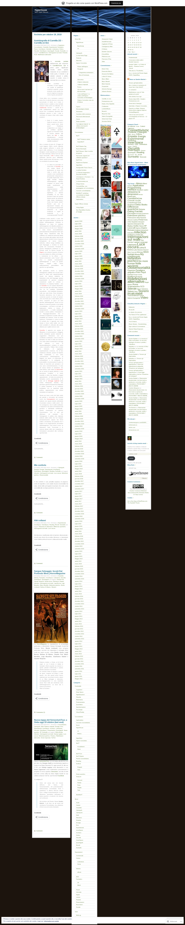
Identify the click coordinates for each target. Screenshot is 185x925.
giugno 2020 (78, 406)
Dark (139, 203)
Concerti (79, 780)
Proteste (65, 52)
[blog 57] (117, 164)
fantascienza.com (134, 430)
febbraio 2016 (79, 536)
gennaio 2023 (79, 328)
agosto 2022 (78, 341)
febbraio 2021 (79, 386)
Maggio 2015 (79, 558)
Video (144, 297)
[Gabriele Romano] (117, 318)
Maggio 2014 (79, 588)
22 (128, 47)
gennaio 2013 (79, 628)
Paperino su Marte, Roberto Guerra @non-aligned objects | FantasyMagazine (138, 110)
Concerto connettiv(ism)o (83, 190)
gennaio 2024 (79, 298)
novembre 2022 (79, 333)
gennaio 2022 (79, 358)
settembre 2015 (79, 548)
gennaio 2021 (79, 388)
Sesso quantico (80, 121)
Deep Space (79, 692)
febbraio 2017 (79, 506)
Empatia (36, 469)
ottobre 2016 (78, 516)
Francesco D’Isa (106, 59)
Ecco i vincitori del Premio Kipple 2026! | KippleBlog (138, 74)
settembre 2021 (79, 368)
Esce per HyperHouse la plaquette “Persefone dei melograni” (136, 366)
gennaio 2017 (79, 508)
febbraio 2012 (79, 656)
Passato (78, 899)
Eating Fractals (135, 211)
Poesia (130, 274)
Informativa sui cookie (51, 921)
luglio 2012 (78, 643)
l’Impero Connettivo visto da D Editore (85, 101)
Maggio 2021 (79, 378)
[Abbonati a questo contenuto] (128, 79)
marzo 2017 (78, 503)
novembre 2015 (79, 543)
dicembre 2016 (79, 511)
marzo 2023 (78, 323)
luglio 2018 (78, 463)
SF (40, 732)
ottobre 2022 (78, 336)
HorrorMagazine (42, 644)
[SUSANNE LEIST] (117, 373)
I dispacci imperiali (82, 84)
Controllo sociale (134, 201)
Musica (79, 733)
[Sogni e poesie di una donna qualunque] (106, 140)
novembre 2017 (79, 483)
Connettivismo (38, 47)
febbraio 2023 (79, 326)
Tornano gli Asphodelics (135, 83)
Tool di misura (133, 321)
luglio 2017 (78, 493)
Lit (78, 48)
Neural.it (104, 111)
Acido (77, 802)
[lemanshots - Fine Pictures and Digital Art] (117, 395)
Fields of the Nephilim (108, 104)
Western (53, 587)
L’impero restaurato (82, 82)
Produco (53, 736)
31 (132, 49)
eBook (79, 872)
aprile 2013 (78, 621)
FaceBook (61, 775)
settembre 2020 (79, 398)
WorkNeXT (79, 794)
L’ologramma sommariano (86, 72)
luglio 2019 (78, 433)
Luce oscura (57, 473)
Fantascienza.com (107, 101)
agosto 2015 (78, 551)
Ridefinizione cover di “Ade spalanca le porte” (136, 93)
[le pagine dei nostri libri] (106, 149)
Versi (78, 769)
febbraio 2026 (79, 236)
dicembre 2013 (79, 601)
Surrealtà (62, 51)
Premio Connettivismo (82, 758)
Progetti (79, 767)
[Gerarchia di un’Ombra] (117, 329)
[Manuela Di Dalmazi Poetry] (117, 197)
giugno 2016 (78, 526)
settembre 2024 (79, 278)
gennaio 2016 (79, 538)
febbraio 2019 (79, 446)
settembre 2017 (79, 488)
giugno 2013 (78, 616)
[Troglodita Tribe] (117, 208)
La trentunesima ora (82, 181)
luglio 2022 (78, 343)
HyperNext (79, 165)
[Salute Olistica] (117, 252)
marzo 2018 (78, 473)
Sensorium (54, 771)
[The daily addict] (117, 362)
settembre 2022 (79, 338)
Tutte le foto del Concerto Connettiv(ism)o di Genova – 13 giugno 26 (138, 116)
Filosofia (78, 697)
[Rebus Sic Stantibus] (106, 346)
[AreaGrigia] (117, 153)
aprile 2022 (78, 351)
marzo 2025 (78, 263)
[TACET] (117, 131)
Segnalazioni (78, 852)
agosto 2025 (78, 251)
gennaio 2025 (79, 268)
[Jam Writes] (106, 171)
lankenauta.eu (133, 425)
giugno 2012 (78, 646)
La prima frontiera (81, 170)
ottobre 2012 (78, 636)
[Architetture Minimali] (117, 285)
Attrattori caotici (142, 190)
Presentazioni (51, 730)
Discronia (78, 60)
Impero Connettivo (81, 63)
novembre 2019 (79, 423)
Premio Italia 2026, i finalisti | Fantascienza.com (137, 100)
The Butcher (132, 407)
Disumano (79, 817)
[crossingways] (106, 225)
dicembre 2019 (79, 421)
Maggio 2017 (79, 498)
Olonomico (80, 79)
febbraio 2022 (79, 356)
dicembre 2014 (79, 571)
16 (130, 45)
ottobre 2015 (78, 546)
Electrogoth (131, 213)
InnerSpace (42, 49)
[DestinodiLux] (106, 182)
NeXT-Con (79, 160)
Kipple (78, 894)
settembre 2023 (79, 308)
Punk (35, 54)
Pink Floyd (141, 272)
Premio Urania (137, 274)
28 (140, 47)
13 (138, 42)
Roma (135, 284)
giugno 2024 (78, 286)
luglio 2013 (78, 613)
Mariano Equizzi (143, 250)
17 (132, 45)
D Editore (104, 49)
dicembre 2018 (79, 451)
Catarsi (78, 805)
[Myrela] (106, 291)
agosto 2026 (78, 221)
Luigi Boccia (57, 583)
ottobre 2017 (78, 486)
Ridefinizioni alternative (44, 54)
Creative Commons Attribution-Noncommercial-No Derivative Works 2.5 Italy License (138, 492)
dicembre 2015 (79, 541)
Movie (137, 254)
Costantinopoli (132, 202)
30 (130, 49)
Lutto (135, 250)
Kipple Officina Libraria (81, 204)
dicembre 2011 (79, 661)
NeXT (77, 135)
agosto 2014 (78, 581)
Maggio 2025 (79, 258)
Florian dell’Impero (82, 66)
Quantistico (79, 704)
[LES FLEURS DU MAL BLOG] (117, 307)
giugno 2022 (78, 346)
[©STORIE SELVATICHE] (106, 258)
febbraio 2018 (79, 476)
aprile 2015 (78, 561)
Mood (76, 799)
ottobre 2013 (78, 606)
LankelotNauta (106, 108)
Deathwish (131, 205)
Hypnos (138, 228)
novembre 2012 (79, 633)
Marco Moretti (106, 81)
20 (138, 45)
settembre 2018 (79, 458)
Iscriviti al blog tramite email (136, 443)
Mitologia (140, 252)
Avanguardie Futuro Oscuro (84, 167)
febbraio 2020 (79, 416)
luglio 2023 (78, 313)
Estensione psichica (136, 215)
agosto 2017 (78, 491)
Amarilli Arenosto (106, 41)
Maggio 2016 (79, 528)
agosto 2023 (78, 311)
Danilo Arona (48, 581)
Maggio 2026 (79, 228)
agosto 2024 (78, 281)
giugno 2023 (78, 316)
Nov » (133, 52)
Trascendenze (133, 295)
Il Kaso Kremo (80, 184)
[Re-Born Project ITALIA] (106, 247)
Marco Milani (105, 79)
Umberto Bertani (106, 91)
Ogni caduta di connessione (137, 326)
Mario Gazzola (106, 84)
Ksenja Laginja (58, 734)
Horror (141, 226)
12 (136, 42)
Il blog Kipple (80, 207)
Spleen (130, 291)
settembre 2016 (79, 518)
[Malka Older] (106, 357)
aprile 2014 (78, 591)
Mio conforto (40, 465)
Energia (42, 469)
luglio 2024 (78, 283)
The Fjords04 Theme (133, 503)
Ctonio (78, 119)
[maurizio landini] (106, 193)
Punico (79, 87)
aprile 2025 (78, 261)
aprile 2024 (78, 291)
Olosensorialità (44, 475)
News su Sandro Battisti (138, 79)
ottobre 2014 (78, 576)
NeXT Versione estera (83, 139)
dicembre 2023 (79, 301)
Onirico (61, 49)
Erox (61, 726)
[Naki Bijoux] (117, 230)
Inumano (52, 728)
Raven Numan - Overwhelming (137, 324)
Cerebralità (78, 686)
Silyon (139, 289)
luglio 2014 (78, 583)
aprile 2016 (78, 531)
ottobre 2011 (78, 666)
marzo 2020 (78, 413)
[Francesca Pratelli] (117, 219)
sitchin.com (132, 427)
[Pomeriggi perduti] (106, 280)
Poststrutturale (133, 57)
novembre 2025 (79, 243)
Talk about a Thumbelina (136, 70)
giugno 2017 (78, 496)
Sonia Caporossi (45, 737)
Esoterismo (145, 213)
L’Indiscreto (105, 106)
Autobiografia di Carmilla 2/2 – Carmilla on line (48, 42)
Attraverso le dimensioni (46, 526)
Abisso (139, 183)
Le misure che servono (135, 312)
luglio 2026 (78, 223)
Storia (79, 864)
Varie (76, 911)
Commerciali (79, 855)
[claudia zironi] (106, 215)
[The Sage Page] (106, 313)
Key (142, 240)
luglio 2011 (78, 673)
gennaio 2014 (79, 598)
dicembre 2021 (79, 361)
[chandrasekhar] (117, 351)
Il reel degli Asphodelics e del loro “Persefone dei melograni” (138, 374)
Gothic (136, 226)
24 (132, 47)
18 (134, 45)
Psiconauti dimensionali (83, 116)
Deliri (42, 726)
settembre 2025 (79, 248)
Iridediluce (132, 346)
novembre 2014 (79, 573)
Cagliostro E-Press (107, 44)
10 (132, 42)
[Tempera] (106, 204)
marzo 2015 (78, 563)
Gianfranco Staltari (58, 581)
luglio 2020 (78, 403)
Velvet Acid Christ (107, 119)
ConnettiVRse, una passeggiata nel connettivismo (85, 187)
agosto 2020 (78, 401)
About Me (78, 39)
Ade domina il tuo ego (135, 96)
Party (78, 785)
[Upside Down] (117, 186)
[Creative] (117, 175)
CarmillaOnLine (43, 52)
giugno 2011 (78, 676)
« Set (129, 52)
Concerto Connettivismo (83, 722)
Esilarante (132, 307)
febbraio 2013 (79, 626)
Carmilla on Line (106, 98)
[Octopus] (117, 274)
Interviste (48, 49)
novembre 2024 (79, 273)
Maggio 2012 (79, 648)
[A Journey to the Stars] (117, 340)
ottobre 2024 (78, 276)
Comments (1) (40, 712)
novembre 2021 (79, 363)
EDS (77, 876)
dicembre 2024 (79, 271)
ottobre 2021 (78, 366)
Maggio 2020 (79, 408)
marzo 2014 (78, 593)
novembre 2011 (79, 664)
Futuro (36, 49)
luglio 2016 (78, 523)
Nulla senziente (134, 264)
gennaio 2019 (79, 448)
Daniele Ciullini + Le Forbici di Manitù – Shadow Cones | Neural (137, 66)
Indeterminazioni (141, 230)
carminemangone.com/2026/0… (138, 422)
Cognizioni (61, 45)
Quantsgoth (50, 51)
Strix (136, 291)
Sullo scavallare (133, 331)
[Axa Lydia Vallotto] (106, 302)
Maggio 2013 (79, 618)
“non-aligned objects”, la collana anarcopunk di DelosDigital (83, 125)
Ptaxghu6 (80, 69)
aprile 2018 (78, 471)
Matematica (79, 699)
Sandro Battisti (133, 338)
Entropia (138, 213)
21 (140, 45)
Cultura (78, 858)
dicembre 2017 (79, 481)
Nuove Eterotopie (81, 148)
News (79, 749)
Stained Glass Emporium (136, 329)
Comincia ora (116, 3)
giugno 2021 (78, 376)
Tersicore (78, 58)
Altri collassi (40, 520)
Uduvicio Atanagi (107, 89)
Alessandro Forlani (107, 39)
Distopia (142, 209)
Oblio (103, 61)
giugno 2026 (78, 226)
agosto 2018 (78, 461)
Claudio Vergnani (39, 581)
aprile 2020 (78, 411)
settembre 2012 (79, 638)
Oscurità (36, 51)
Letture (78, 897)
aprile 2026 (78, 231)
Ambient (129, 186)
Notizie (79, 782)
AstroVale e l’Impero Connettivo (138, 106)
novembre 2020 (79, 393)
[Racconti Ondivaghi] (106, 379)
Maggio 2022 (79, 348)
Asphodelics (79, 199)
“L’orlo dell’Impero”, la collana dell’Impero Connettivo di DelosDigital (84, 95)
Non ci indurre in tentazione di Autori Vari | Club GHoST (137, 86)
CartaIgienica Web (107, 46)
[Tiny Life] (106, 368)
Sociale (57, 51)
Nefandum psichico (54, 585)
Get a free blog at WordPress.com (137, 501)
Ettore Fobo (105, 69)
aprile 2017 (78, 501)
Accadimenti (80, 746)
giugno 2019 (78, 436)
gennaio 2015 (79, 568)
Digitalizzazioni (80, 694)
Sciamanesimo (133, 286)
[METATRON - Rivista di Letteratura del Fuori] (117, 241)
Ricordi (57, 524)
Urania (141, 295)
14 (140, 42)
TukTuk (53, 737)
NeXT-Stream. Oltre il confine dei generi (84, 152)
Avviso (141, 194)
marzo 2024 (78, 293)
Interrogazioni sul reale (55, 52)
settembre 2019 (79, 428)
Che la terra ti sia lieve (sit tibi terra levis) (84, 90)
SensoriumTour (44, 761)
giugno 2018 (78, 466)
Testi (78, 790)
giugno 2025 (78, 256)
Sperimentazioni (80, 707)
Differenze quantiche (59, 526)
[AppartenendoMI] (106, 390)
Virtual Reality (80, 712)
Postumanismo (80, 702)
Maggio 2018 (79, 468)
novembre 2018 (79, 453)
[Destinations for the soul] (106, 236)
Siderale (132, 288)
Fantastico (61, 47)
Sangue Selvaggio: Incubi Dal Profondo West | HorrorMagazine (49, 572)
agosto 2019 (78, 431)
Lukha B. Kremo (106, 76)
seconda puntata (61, 61)
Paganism (131, 270)
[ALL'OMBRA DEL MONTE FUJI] (117, 142)
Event (78, 725)
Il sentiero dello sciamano (83, 114)
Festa (140, 220)
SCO (142, 286)
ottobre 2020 (78, 396)
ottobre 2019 (78, 426)
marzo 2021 (78, 383)
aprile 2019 (78, 441)
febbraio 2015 (79, 566)
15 (128, 45)
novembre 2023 (79, 303)
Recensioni (79, 904)
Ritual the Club (106, 113)
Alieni (145, 184)
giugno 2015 (78, 556)
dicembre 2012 (79, 631)
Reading (52, 471)
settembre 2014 (79, 578)
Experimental (53, 47)
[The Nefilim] (117, 384)
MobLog (78, 915)
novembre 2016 (79, 513)
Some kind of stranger (135, 103)
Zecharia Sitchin (106, 121)
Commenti (39, 457)
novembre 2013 (79, 603)
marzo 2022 (78, 353)
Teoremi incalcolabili (138, 292)
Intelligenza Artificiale (135, 235)
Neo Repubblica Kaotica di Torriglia (83, 211)
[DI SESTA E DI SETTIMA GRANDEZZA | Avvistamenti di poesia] (106, 335)
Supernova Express (82, 162)
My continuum (135, 255)
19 (136, 45)
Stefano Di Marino (45, 587)
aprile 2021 (78, 381)
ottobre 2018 (78, 456)
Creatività (45, 47)
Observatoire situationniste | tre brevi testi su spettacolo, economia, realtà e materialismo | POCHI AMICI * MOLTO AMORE (138, 382)
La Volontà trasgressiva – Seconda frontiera (83, 173)
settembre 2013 (79, 608)
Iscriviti (131, 458)
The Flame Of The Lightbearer (137, 314)
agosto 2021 (78, 371)
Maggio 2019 (79, 438)
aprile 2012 (78, 651)
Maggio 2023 (79, 318)
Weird (79, 885)
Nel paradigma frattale (82, 109)
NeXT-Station (80, 756)
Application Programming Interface (135, 187)
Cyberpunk (79, 812)
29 (128, 49)
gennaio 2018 (79, 478)
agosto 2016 (78, 521)
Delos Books (59, 732)
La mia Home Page (81, 55)
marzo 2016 (78, 533)
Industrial (130, 233)
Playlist (79, 787)
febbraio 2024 (79, 296)
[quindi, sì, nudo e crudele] (106, 160)
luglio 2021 (78, 373)
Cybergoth (61, 467)
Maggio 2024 (79, 288)
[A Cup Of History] (117, 296)
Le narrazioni (132, 89)
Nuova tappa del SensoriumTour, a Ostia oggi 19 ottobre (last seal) (50, 721)
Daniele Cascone (107, 51)
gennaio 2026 (79, 238)
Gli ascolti (131, 309)
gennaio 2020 (79, 418)
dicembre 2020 (79, 391)
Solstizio (145, 289)
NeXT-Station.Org (81, 146)
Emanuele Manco (107, 71)
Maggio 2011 (78, 678)
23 (130, 47)
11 (134, 42)
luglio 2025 (78, 253)
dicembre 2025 (79, 241)
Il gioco (78, 106)
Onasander (105, 86)
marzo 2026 (78, 233)
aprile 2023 (78, 321)
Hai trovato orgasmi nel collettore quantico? (82, 156)
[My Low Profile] (117, 263)
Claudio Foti (60, 579)
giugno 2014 (78, 586)
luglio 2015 (78, 553)
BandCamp (80, 46)
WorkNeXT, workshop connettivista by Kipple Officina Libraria (82, 195)
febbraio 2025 (79, 266)
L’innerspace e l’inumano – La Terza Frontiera (85, 177)
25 (134, 47)
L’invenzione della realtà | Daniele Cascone (136, 61)
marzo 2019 (78, 443)
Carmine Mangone (134, 388)
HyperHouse (79, 42)
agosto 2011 (78, 671)
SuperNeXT (80, 141)
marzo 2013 (78, 623)
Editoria (36, 577)
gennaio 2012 (79, 658)
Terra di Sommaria (84, 75)
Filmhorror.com (106, 56)
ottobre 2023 (78, 306)
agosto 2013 (78, 611)
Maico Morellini (44, 585)
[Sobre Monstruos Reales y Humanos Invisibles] (106, 324)
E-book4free (105, 54)
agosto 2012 (78, 641)
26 (136, 47)
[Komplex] (106, 269)
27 (138, 47)
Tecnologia (79, 709)
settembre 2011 (79, 668)
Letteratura (55, 49)
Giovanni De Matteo (107, 74)
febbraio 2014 (79, 596)
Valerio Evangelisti (107, 116)
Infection (36, 473)
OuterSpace (43, 51)
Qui (65, 65)
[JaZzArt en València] (106, 131)
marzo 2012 (78, 653)
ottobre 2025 (78, 246)
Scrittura (78, 763)
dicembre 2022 (79, 331)
